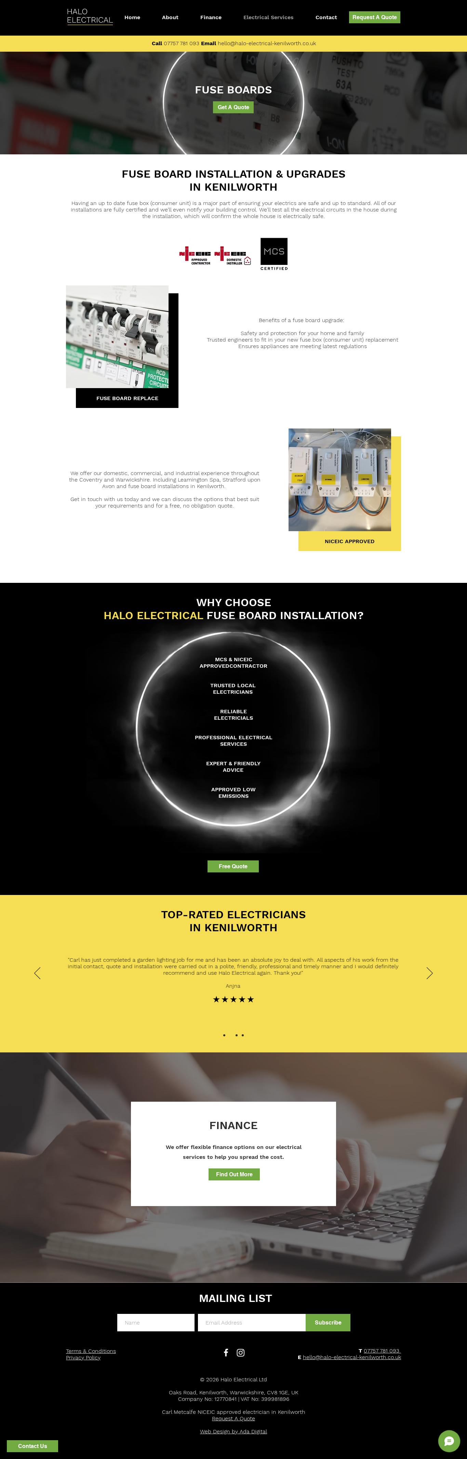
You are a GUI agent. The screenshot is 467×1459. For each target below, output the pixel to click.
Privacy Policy (83, 1357)
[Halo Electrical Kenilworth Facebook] (226, 1352)
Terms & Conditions (91, 1351)
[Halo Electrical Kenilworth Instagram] (241, 1352)
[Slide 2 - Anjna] (230, 1035)
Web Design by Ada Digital (233, 1431)
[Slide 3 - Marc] (237, 1035)
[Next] (430, 973)
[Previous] (37, 973)
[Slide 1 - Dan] (224, 1035)
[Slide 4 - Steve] (243, 1035)
